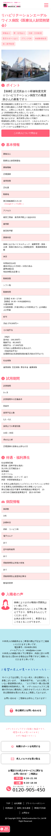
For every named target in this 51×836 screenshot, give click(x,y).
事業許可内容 (40, 808)
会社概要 (18, 803)
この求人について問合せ (26, 133)
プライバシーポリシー (35, 803)
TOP (8, 803)
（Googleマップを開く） (14, 204)
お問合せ (25, 813)
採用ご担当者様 (23, 808)
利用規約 (9, 808)
